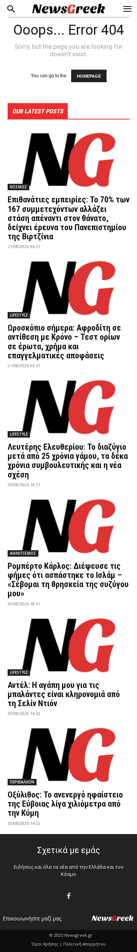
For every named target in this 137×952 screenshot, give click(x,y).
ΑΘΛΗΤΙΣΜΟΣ (23, 553)
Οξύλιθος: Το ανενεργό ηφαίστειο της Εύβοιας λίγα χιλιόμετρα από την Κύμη (65, 804)
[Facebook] (68, 896)
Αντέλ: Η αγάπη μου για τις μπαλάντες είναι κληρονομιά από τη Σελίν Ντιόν (64, 694)
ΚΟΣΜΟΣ (18, 186)
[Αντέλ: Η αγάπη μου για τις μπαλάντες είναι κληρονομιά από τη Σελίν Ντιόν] (68, 645)
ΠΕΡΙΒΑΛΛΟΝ (22, 782)
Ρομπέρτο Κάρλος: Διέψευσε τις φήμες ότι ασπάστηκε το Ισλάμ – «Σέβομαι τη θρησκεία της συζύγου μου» (68, 580)
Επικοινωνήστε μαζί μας (32, 918)
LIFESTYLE (19, 315)
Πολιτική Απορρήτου (84, 944)
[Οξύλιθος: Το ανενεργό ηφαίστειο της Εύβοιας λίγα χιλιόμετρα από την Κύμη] (68, 754)
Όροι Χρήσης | (47, 944)
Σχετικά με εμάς (68, 850)
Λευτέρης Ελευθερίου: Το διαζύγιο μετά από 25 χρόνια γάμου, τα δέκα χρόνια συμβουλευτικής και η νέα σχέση (68, 460)
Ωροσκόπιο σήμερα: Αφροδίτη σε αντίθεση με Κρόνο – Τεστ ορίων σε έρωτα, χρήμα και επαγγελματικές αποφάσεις (64, 341)
